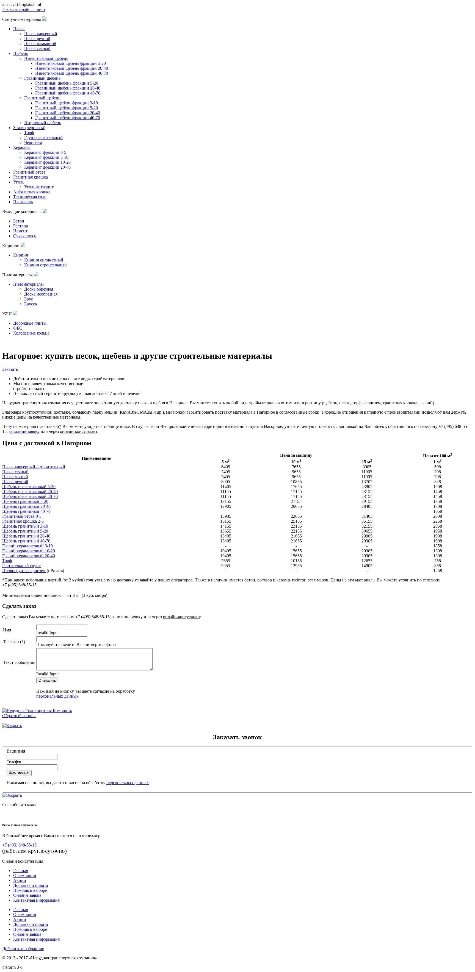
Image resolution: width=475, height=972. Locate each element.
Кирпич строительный (45, 265)
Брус (28, 299)
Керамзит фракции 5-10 (46, 157)
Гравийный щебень (42, 78)
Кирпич (20, 255)
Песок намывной (40, 43)
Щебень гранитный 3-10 (25, 526)
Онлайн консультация (22, 861)
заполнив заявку (24, 431)
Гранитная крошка (30, 177)
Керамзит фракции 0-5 (45, 152)
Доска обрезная (38, 289)
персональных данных (57, 696)
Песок (19, 28)
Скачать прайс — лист (23, 9)
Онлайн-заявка (27, 895)
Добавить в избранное (23, 948)
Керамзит (22, 147)
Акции (19, 880)
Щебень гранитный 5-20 (25, 531)
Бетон (18, 221)
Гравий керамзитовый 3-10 (27, 546)
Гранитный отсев (29, 172)
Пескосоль (23, 201)
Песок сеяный (37, 48)
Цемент (20, 231)
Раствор (20, 226)
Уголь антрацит (39, 187)
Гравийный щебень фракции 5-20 (66, 83)
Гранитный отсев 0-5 (22, 516)
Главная (20, 870)
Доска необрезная (40, 294)
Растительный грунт (21, 565)
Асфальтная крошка (31, 192)
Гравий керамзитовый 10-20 (28, 550)
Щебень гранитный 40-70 (26, 541)
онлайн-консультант (78, 431)
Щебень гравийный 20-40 (26, 506)
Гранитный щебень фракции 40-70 (67, 117)
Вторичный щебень (42, 122)
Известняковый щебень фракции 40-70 (71, 73)
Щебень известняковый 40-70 (30, 496)
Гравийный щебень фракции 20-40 (67, 88)
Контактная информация (36, 900)
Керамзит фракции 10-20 (47, 162)
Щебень (20, 53)
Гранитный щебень (42, 98)
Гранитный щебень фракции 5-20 (66, 107)
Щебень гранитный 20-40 (26, 536)
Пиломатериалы (28, 284)
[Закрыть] (12, 725)
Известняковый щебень (46, 58)
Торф (29, 132)
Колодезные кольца (31, 333)
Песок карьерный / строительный (33, 466)
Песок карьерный (40, 33)
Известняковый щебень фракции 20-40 (71, 68)
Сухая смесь (24, 235)
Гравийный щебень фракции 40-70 (67, 93)
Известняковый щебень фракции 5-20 (70, 63)
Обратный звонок (19, 715)
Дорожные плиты (29, 323)
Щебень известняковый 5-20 (29, 486)
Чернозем (33, 142)
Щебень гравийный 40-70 (26, 511)
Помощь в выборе (30, 890)
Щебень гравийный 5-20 (25, 501)
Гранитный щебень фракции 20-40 (67, 112)
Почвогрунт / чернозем (24, 570)
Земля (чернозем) (29, 127)
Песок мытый (15, 476)
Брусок (30, 304)
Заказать (10, 369)
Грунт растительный (43, 137)
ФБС (17, 328)
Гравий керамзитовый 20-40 (28, 555)
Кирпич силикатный (43, 260)
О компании (24, 875)
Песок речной (37, 38)
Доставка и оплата (30, 885)
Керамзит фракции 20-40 (47, 167)
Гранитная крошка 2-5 (23, 521)
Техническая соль (29, 196)
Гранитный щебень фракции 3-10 (66, 103)
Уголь (18, 182)
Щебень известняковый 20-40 (30, 491)
